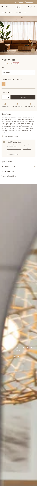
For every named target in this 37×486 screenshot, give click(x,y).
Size (3, 68)
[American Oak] (3, 84)
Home (3, 12)
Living (6, 12)
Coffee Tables (12, 12)
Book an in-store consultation (14, 149)
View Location (17, 356)
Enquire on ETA (5, 92)
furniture (29, 2)
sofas (21, 2)
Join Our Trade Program (12, 154)
